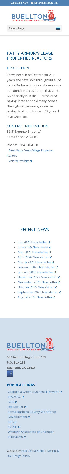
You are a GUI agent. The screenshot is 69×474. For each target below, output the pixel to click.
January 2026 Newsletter (35, 272)
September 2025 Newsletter (38, 292)
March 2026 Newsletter (34, 262)
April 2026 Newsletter (33, 257)
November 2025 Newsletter (37, 282)
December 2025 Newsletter (37, 277)
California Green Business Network (33, 392)
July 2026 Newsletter (32, 242)
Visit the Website (19, 161)
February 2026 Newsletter (36, 267)
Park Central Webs (32, 450)
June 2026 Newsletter (33, 247)
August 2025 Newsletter (35, 297)
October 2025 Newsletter (36, 287)
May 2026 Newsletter (33, 252)
